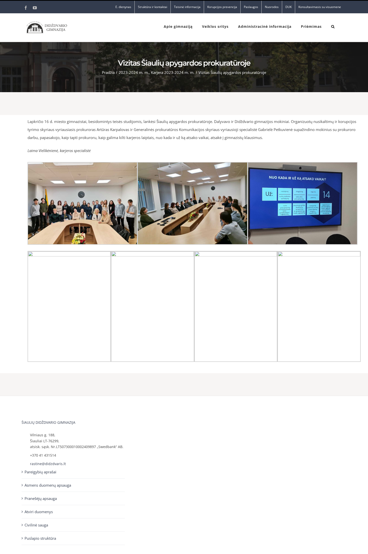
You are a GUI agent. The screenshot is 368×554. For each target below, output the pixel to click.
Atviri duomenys (39, 511)
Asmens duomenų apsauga (48, 485)
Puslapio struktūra (40, 538)
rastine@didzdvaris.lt (48, 463)
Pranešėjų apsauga (41, 498)
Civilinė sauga (36, 524)
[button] (333, 26)
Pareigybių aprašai (40, 471)
